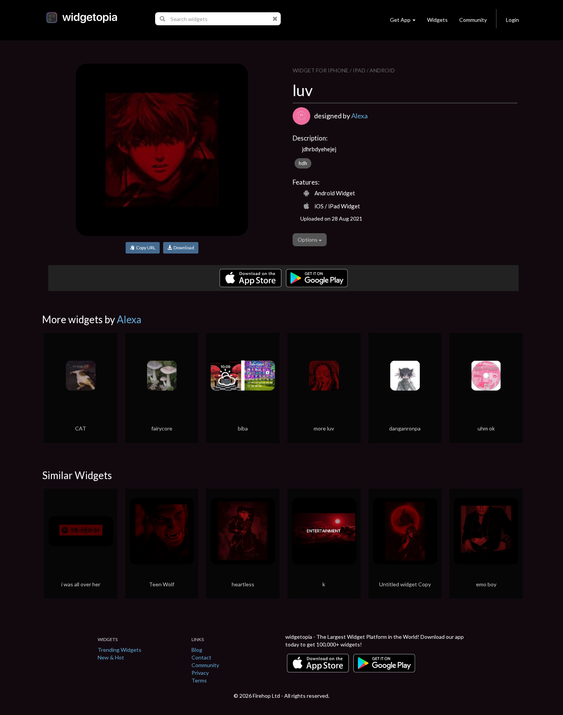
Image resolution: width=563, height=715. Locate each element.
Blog (196, 649)
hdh (303, 163)
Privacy (200, 672)
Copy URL (144, 247)
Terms (199, 680)
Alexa (359, 115)
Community (473, 19)
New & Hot (111, 657)
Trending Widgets (119, 649)
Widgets (437, 19)
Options (308, 239)
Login (512, 19)
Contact (201, 657)
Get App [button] (400, 19)
